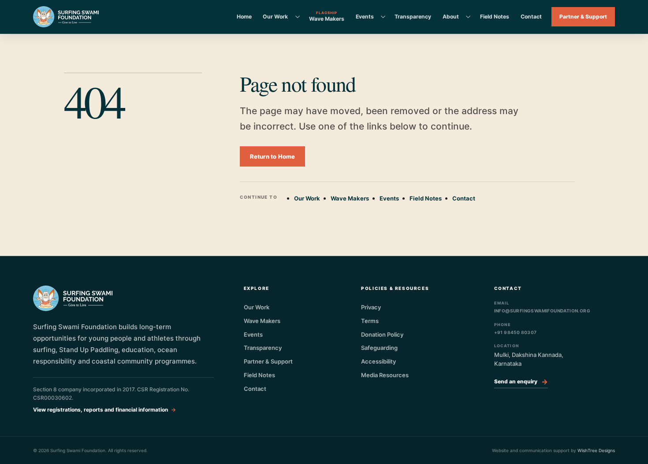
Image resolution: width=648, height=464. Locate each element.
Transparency (413, 16)
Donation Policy (382, 334)
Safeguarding (379, 347)
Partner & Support (583, 16)
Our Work (275, 16)
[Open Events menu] (383, 16)
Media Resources (385, 375)
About (451, 16)
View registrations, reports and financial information (100, 409)
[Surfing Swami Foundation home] (66, 16)
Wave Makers (350, 198)
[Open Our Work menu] (297, 16)
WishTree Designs (596, 450)
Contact (531, 16)
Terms (370, 320)
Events (365, 16)
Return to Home (272, 156)
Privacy (371, 307)
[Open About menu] (468, 16)
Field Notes (494, 16)
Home (244, 16)
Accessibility (378, 361)
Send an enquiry (521, 381)
